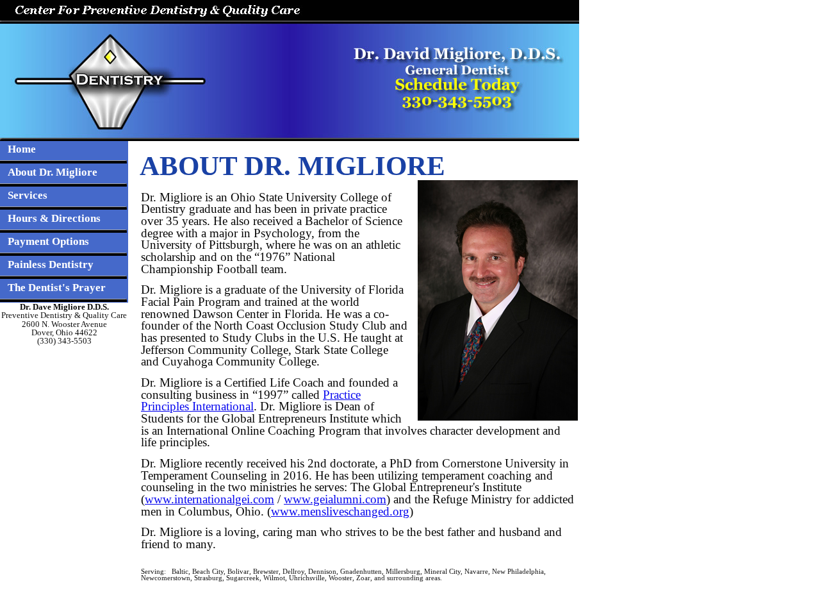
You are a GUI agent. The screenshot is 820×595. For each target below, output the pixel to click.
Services (27, 195)
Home (22, 149)
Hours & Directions (54, 218)
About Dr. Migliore (52, 172)
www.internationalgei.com (209, 499)
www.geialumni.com (335, 499)
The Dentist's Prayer (57, 287)
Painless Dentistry (51, 264)
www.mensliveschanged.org (340, 511)
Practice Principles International (251, 401)
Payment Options (48, 241)
